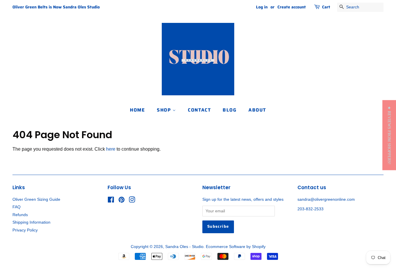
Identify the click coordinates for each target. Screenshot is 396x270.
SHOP (164, 110)
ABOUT (257, 110)
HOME (137, 110)
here (110, 149)
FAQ (16, 207)
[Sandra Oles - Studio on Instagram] (132, 201)
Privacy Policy (25, 230)
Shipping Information (31, 222)
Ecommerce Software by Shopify (236, 247)
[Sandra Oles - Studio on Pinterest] (121, 201)
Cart (326, 7)
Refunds (20, 215)
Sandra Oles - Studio (184, 247)
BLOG (230, 110)
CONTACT (199, 110)
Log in (262, 7)
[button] (389, 135)
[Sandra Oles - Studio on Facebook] (111, 201)
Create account (291, 7)
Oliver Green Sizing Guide (36, 199)
